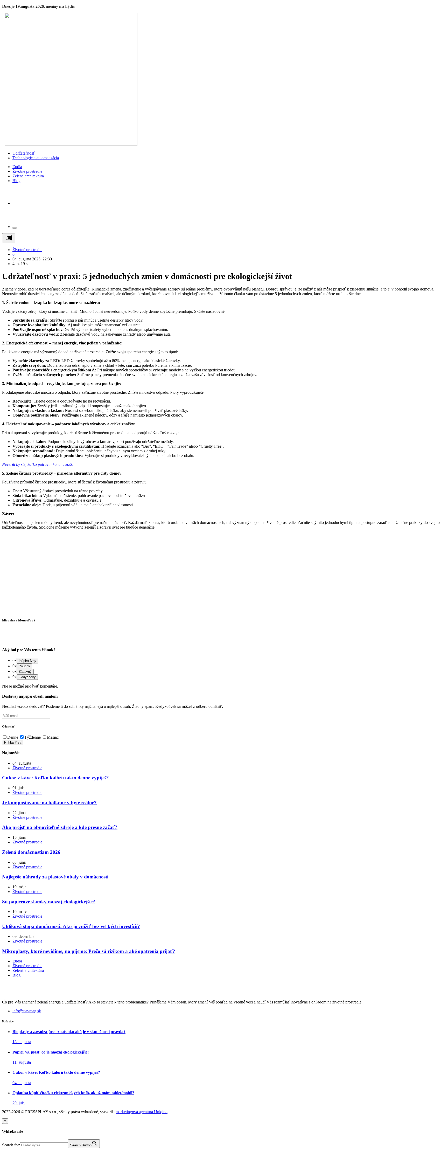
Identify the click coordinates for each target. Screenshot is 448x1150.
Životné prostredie (27, 171)
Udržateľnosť (23, 153)
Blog (16, 180)
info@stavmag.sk (26, 1011)
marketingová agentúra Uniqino (141, 1112)
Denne (12, 737)
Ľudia (17, 166)
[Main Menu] (8, 238)
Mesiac (53, 737)
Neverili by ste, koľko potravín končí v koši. (37, 464)
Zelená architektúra (28, 176)
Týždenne (32, 737)
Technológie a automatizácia (35, 158)
